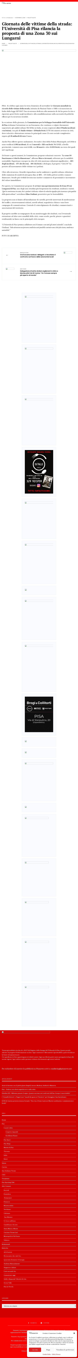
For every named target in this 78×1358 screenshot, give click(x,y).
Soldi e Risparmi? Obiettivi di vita (15, 1279)
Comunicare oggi (9, 1275)
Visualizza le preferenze (65, 1350)
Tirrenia (7, 1151)
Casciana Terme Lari (11, 1232)
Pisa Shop (7, 1143)
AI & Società (8, 1252)
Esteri (6, 1159)
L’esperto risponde (12, 1132)
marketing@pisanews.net (61, 1069)
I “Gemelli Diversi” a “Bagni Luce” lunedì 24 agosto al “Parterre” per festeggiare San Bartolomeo (34, 1097)
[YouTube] (74, 3)
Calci (3, 1174)
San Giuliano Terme (9, 1171)
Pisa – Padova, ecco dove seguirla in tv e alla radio (18, 1089)
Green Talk (7, 1283)
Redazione (10, 17)
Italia (5, 1155)
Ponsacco (7, 1202)
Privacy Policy (26, 1351)
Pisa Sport (7, 1140)
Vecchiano (7, 1209)
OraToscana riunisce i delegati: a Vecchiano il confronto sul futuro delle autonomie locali (38, 255)
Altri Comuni (6, 1186)
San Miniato (8, 1217)
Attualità (33, 17)
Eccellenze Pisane (12, 1135)
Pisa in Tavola (8, 1286)
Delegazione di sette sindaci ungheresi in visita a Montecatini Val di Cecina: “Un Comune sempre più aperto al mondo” (39, 272)
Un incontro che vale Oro (12, 1256)
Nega (48, 1350)
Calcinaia (7, 1213)
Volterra (6, 1240)
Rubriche (5, 1248)
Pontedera (7, 1194)
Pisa (28, 17)
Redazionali (6, 1244)
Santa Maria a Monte (11, 1228)
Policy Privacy (56, 1354)
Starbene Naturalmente (12, 1263)
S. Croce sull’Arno (10, 1221)
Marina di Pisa (9, 1147)
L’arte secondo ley (10, 1271)
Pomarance (8, 1198)
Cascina (4, 1167)
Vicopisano (5, 1178)
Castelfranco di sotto (11, 1225)
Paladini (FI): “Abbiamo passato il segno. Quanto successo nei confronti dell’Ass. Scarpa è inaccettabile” (36, 1093)
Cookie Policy (47, 1354)
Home (3, 43)
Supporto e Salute (10, 1267)
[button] (74, 1333)
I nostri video (8, 1128)
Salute (4, 1163)
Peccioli (6, 1190)
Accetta (35, 1350)
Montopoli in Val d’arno (12, 1236)
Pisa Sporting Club (8, 1182)
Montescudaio (8, 1205)
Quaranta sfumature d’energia (14, 1260)
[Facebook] (71, 3)
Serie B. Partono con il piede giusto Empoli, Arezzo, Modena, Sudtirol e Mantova (29, 1085)
